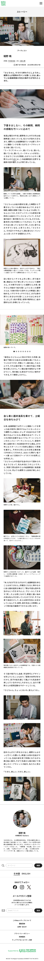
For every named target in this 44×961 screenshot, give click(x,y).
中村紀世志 (11, 61)
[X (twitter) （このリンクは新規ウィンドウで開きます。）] (29, 887)
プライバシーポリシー (22, 933)
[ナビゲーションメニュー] (41, 3)
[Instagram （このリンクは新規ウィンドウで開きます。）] (22, 887)
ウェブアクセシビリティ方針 (22, 940)
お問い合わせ (22, 927)
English (26, 873)
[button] (14, 351)
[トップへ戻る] (3, 3)
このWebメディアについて (22, 920)
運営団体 (22, 924)
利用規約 (22, 937)
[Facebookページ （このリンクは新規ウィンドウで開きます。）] (15, 887)
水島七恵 (22, 61)
